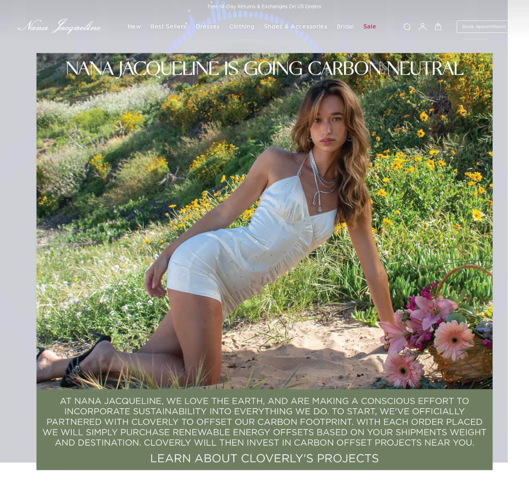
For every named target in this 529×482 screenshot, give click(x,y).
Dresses (208, 27)
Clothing (242, 27)
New (134, 27)
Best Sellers (168, 27)
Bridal (345, 27)
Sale (369, 27)
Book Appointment (484, 26)
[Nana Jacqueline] (59, 27)
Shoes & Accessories (295, 27)
